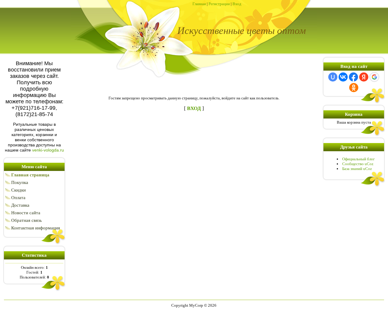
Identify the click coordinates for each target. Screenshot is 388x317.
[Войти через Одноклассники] (353, 87)
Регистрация (219, 4)
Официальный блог (358, 159)
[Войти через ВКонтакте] (343, 77)
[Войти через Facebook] (353, 77)
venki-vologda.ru (48, 150)
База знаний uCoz (357, 168)
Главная (199, 4)
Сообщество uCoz (357, 164)
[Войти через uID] (332, 77)
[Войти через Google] (374, 77)
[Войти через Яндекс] (363, 77)
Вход (236, 4)
